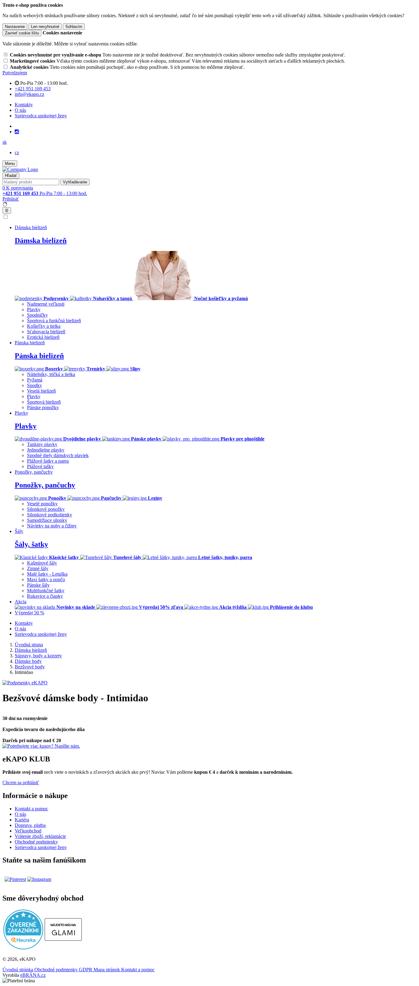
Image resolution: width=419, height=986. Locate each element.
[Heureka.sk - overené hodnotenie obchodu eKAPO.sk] (23, 947)
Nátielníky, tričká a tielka (51, 374)
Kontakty (24, 104)
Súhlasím (73, 26)
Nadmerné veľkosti (45, 304)
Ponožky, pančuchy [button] (34, 472)
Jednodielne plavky (45, 449)
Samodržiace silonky (47, 520)
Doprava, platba (30, 825)
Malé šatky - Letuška (47, 574)
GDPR (86, 969)
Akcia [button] (20, 601)
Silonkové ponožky (46, 509)
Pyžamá (34, 379)
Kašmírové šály (42, 562)
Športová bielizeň (44, 402)
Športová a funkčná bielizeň (54, 320)
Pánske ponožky (43, 407)
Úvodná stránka (18, 969)
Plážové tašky (40, 466)
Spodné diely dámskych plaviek (58, 455)
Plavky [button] (21, 413)
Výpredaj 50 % (29, 612)
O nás (20, 110)
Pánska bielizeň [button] (30, 342)
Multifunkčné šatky (45, 590)
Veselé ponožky (42, 503)
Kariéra (22, 819)
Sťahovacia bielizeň (46, 331)
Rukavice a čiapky (45, 596)
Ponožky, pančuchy (45, 485)
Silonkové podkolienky (49, 514)
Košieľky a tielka (43, 326)
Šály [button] (19, 531)
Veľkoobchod (28, 830)
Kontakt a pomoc (31, 808)
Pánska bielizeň (39, 356)
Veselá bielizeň (41, 390)
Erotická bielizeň (43, 337)
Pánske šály (38, 585)
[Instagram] (17, 131)
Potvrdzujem (14, 72)
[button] (4, 142)
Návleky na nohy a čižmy (52, 525)
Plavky (33, 309)
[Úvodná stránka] (20, 169)
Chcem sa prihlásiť (20, 782)
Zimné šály (37, 568)
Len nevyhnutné (45, 26)
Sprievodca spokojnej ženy (41, 115)
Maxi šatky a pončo (46, 579)
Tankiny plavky (42, 444)
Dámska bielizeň (41, 241)
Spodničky (37, 315)
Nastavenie (15, 26)
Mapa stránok (107, 969)
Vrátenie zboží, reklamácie (40, 836)
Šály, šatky (31, 544)
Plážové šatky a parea (48, 461)
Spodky (34, 385)
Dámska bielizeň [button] (31, 227)
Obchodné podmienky (36, 841)
